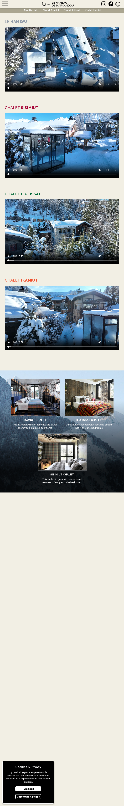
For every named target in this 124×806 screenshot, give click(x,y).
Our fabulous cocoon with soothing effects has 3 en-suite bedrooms (89, 423)
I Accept (28, 788)
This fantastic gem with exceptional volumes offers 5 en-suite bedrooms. (62, 478)
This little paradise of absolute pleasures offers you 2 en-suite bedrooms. (34, 423)
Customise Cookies (28, 796)
